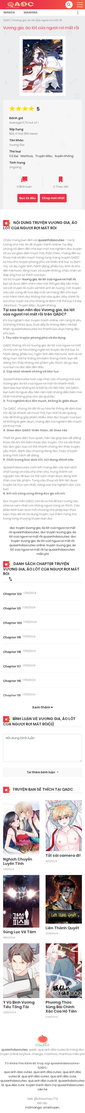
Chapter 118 (12, 652)
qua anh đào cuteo (47, 1072)
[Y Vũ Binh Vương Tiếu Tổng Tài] (21, 970)
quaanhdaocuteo (51, 240)
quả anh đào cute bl (42, 1081)
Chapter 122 (12, 594)
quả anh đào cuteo (35, 1076)
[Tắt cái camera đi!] (64, 825)
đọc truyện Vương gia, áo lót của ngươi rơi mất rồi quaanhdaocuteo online (42, 540)
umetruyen (51, 1107)
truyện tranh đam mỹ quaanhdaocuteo (55, 1085)
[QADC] (20, 4)
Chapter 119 (12, 637)
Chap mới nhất (53, 198)
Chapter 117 (12, 666)
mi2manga (33, 1107)
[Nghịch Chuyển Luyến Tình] (21, 827)
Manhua (27, 156)
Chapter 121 (12, 608)
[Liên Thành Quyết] (64, 899)
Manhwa (31, 12)
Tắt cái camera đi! (63, 855)
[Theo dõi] (61, 180)
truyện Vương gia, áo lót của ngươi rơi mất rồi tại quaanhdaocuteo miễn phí (43, 549)
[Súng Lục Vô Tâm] (21, 901)
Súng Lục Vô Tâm (19, 931)
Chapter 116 (12, 681)
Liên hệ (42, 1089)
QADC (7, 20)
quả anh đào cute (63, 1076)
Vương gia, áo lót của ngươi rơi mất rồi (37, 20)
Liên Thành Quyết (62, 928)
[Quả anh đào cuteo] (42, 1040)
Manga (9, 12)
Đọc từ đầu (27, 198)
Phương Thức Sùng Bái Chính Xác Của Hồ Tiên (61, 1007)
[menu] (80, 4)
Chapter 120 (12, 623)
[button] (69, 4)
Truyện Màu (43, 156)
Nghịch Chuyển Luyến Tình (17, 861)
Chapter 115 (12, 695)
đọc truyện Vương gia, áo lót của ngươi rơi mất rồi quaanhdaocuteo (42, 534)
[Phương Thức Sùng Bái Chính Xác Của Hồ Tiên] (64, 970)
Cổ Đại (13, 156)
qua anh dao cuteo (18, 1072)
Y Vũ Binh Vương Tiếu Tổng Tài (19, 1004)
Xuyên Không (64, 156)
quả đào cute (15, 1085)
